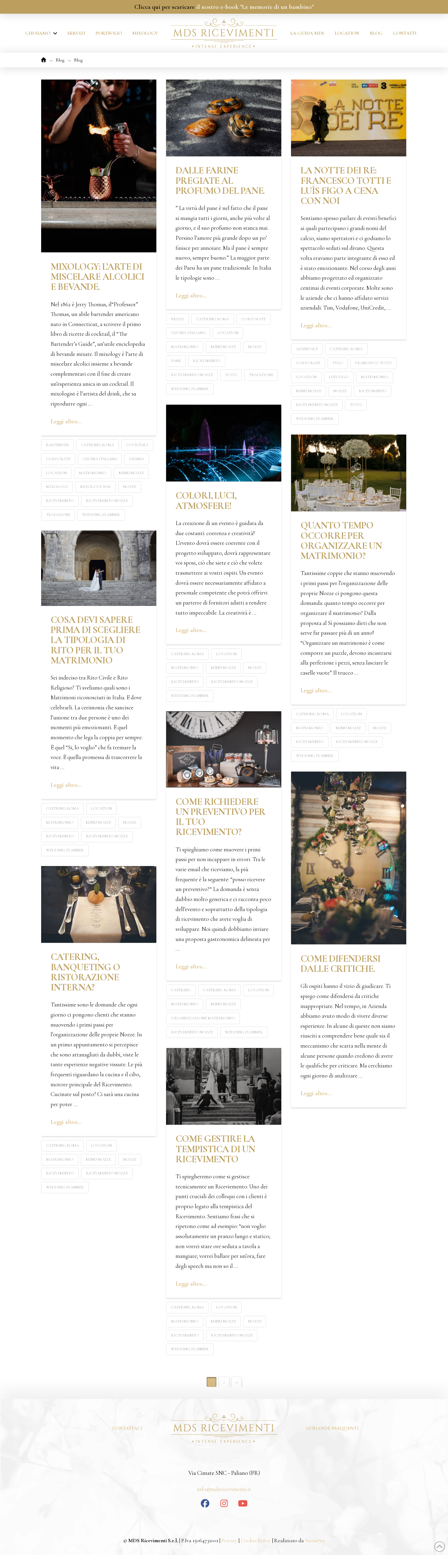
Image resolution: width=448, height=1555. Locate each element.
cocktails (137, 444)
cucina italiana (100, 458)
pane (176, 360)
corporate (58, 458)
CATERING (181, 990)
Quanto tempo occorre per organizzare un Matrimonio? (341, 541)
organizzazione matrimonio (203, 1018)
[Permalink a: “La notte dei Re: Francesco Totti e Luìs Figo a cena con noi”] (348, 118)
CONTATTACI (127, 1428)
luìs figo (339, 377)
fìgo (337, 362)
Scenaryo (315, 1540)
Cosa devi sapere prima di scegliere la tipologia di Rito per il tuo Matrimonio (95, 640)
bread (177, 319)
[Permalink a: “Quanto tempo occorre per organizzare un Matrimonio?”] (348, 473)
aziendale (307, 348)
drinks (136, 458)
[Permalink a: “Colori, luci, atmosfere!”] (223, 443)
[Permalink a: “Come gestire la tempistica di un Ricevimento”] (223, 1086)
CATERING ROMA (97, 444)
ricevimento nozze (107, 500)
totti (231, 374)
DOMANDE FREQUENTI (332, 1428)
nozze (129, 486)
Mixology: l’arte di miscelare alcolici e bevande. (97, 277)
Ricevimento (60, 500)
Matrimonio (92, 472)
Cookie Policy (255, 1540)
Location (56, 472)
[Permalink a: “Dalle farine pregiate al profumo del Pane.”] (223, 118)
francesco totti (373, 362)
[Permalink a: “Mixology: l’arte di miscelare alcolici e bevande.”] (98, 166)
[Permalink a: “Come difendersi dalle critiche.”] (348, 858)
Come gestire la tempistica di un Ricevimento (215, 1149)
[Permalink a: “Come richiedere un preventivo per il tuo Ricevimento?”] (223, 749)
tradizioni (58, 514)
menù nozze (131, 472)
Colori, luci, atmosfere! (206, 500)
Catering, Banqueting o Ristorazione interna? (85, 972)
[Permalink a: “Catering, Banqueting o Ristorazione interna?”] (98, 904)
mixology (57, 486)
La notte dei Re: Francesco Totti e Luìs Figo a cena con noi (345, 186)
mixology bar (95, 486)
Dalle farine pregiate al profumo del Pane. (220, 181)
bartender (57, 444)
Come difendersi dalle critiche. (340, 964)
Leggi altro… (66, 421)
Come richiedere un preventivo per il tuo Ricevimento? (220, 817)
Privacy (229, 1540)
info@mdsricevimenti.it (224, 1489)
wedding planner (101, 514)
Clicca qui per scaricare (164, 7)
